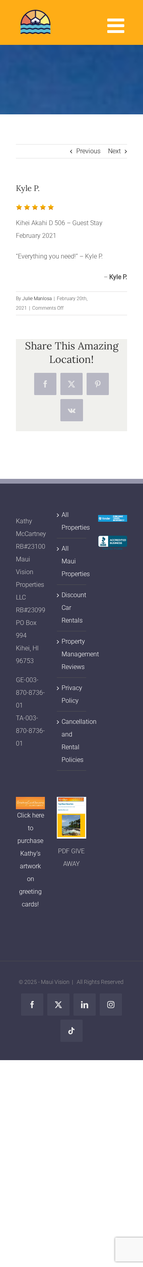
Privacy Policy (72, 694)
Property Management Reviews (72, 654)
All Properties (72, 521)
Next (114, 151)
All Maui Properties (72, 561)
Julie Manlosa (37, 298)
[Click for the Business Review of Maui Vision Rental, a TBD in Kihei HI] (112, 542)
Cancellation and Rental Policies (72, 741)
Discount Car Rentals (72, 607)
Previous (88, 151)
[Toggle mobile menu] (117, 25)
